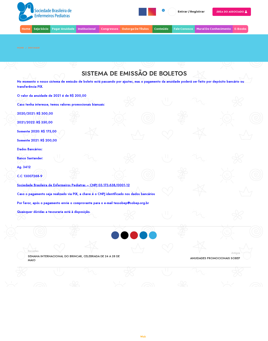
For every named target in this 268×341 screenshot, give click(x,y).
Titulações (86, 309)
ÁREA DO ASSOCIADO (230, 12)
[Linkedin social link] (143, 235)
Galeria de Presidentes (36, 327)
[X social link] (125, 235)
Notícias (143, 318)
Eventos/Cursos (207, 309)
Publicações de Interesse (155, 327)
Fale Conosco (205, 318)
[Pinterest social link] (134, 235)
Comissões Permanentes (37, 318)
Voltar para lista (134, 255)
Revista (142, 300)
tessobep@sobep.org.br (131, 203)
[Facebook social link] (143, 12)
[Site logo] (44, 11)
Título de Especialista (93, 300)
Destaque (34, 47)
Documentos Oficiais (210, 300)
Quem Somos (30, 300)
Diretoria (26, 309)
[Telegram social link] (153, 235)
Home (20, 47)
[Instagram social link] (152, 12)
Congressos (146, 309)
